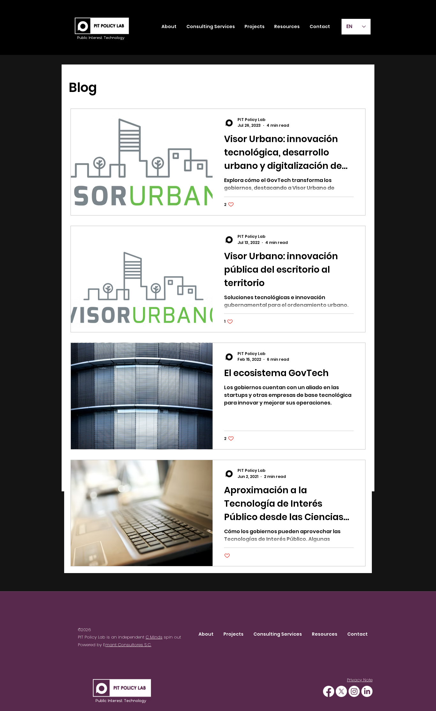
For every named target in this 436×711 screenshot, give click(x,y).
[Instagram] (354, 691)
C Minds (154, 637)
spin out (171, 637)
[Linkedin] (366, 691)
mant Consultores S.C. (128, 645)
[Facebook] (328, 691)
